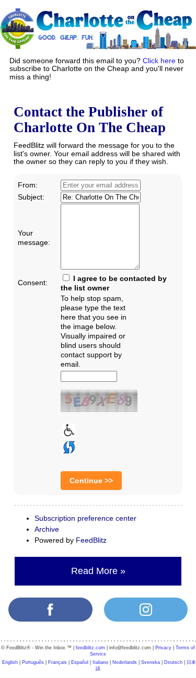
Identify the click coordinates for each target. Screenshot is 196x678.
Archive (46, 529)
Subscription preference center (85, 518)
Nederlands (124, 662)
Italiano (100, 662)
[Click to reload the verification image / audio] (68, 446)
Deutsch (173, 662)
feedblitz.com (90, 647)
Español (79, 662)
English (10, 662)
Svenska (150, 662)
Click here (159, 60)
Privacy (163, 647)
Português (33, 662)
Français (57, 662)
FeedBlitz (91, 540)
